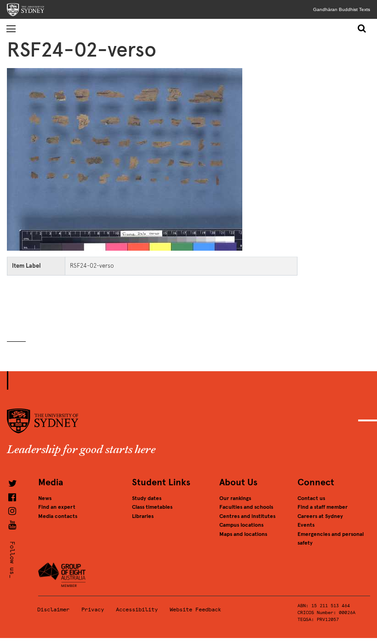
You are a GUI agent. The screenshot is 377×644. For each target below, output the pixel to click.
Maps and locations (243, 534)
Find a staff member (322, 507)
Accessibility (137, 609)
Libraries (143, 516)
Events (305, 525)
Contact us (311, 498)
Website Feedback (195, 609)
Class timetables (152, 507)
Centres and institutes (247, 516)
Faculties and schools (246, 507)
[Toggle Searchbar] (362, 28)
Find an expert (56, 507)
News (44, 498)
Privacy (92, 609)
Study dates (146, 498)
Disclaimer (53, 609)
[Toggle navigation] (11, 28)
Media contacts (57, 516)
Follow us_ (12, 559)
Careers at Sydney (320, 516)
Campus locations (241, 525)
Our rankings (235, 498)
